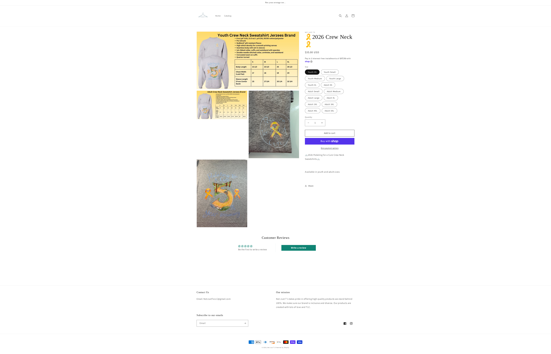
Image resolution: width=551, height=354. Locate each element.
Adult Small (314, 91)
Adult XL (331, 98)
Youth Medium (315, 78)
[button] (340, 16)
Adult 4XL (312, 110)
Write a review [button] (298, 247)
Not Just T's (271, 347)
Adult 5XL (329, 110)
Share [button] (311, 186)
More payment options (329, 148)
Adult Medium (334, 91)
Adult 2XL (312, 104)
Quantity (308, 117)
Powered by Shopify (282, 347)
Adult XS (328, 85)
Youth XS (312, 72)
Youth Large (335, 78)
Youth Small (330, 72)
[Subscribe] (245, 323)
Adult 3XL (329, 104)
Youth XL (312, 85)
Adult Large (313, 98)
